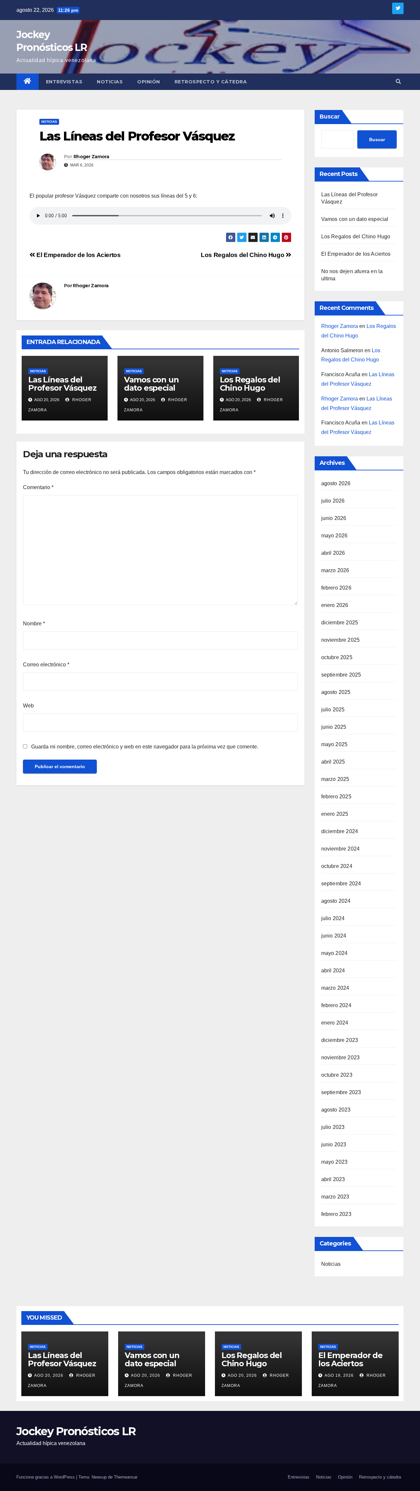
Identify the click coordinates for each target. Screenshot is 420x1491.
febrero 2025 (336, 796)
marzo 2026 (335, 570)
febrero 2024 (336, 1005)
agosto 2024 (336, 901)
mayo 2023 (334, 1162)
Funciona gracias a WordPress (46, 1477)
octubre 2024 (336, 866)
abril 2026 (333, 553)
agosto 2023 (336, 1110)
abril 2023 (333, 1179)
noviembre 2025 (340, 640)
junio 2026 (333, 518)
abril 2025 (333, 762)
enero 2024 (334, 1023)
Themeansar (125, 1477)
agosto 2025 (336, 692)
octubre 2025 (336, 657)
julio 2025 (333, 709)
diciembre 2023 (339, 1040)
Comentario (38, 487)
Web (28, 705)
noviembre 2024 (340, 849)
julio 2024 (333, 918)
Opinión (148, 82)
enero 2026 (334, 605)
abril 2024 (333, 970)
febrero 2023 (336, 1214)
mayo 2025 (334, 744)
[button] (398, 81)
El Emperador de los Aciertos (78, 254)
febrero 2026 (336, 588)
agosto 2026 (336, 483)
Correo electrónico (46, 664)
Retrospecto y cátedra (211, 82)
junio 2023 (333, 1144)
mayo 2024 (334, 953)
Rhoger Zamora (91, 157)
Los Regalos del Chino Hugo (243, 254)
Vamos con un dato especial (151, 384)
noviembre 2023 (340, 1057)
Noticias (110, 82)
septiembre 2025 (341, 675)
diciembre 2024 (339, 831)
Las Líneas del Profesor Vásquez (62, 384)
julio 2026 (333, 501)
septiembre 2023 (341, 1092)
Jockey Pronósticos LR (76, 1431)
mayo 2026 (334, 535)
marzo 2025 (335, 779)
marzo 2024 (335, 988)
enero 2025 (334, 814)
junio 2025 (333, 727)
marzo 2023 (335, 1196)
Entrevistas (64, 82)
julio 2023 (333, 1127)
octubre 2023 (336, 1075)
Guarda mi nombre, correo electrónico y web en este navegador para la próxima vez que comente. (144, 746)
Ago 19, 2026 (339, 1375)
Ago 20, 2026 (48, 1375)
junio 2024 (333, 936)
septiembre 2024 (341, 883)
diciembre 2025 (339, 622)
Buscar (330, 116)
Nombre (34, 623)
